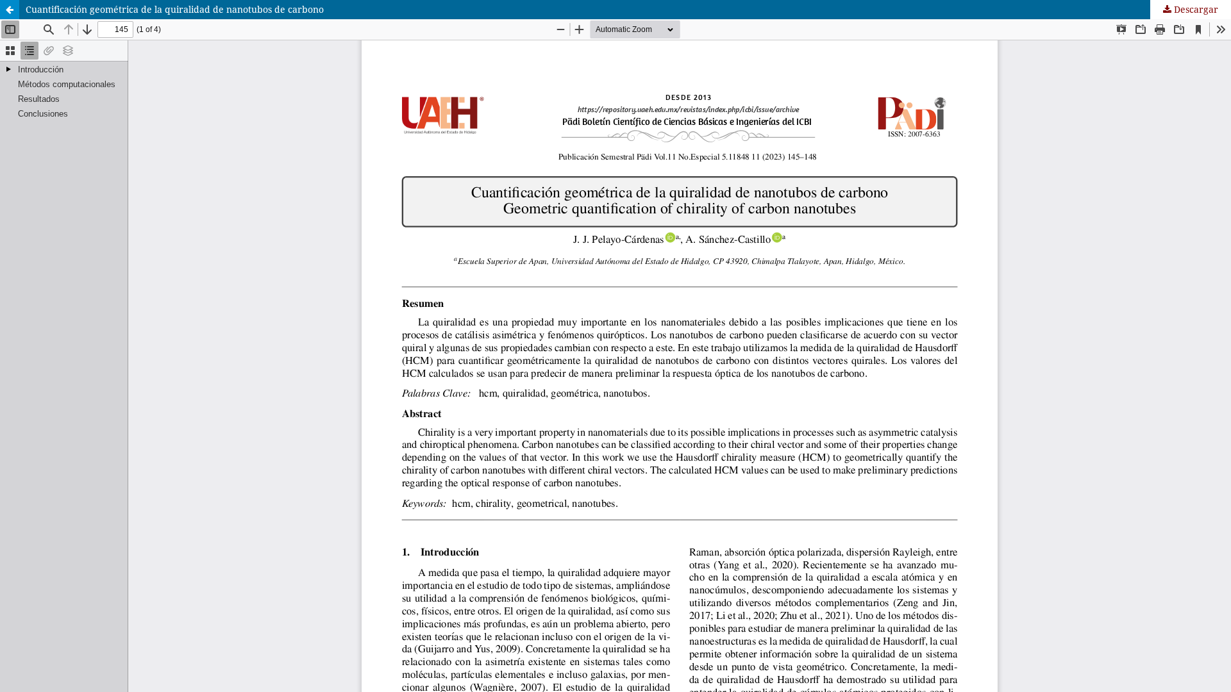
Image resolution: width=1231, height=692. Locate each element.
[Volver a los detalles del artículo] (9, 9)
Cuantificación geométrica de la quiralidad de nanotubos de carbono (175, 9)
